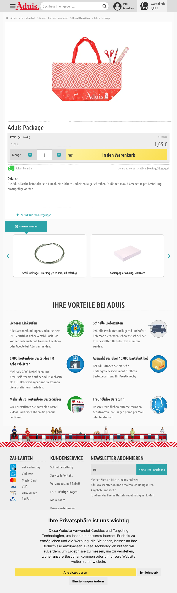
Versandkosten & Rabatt (65, 483)
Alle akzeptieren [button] (75, 572)
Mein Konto (57, 500)
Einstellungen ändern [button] (88, 581)
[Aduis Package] (90, 70)
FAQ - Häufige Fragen (63, 492)
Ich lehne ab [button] (149, 572)
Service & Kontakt (61, 475)
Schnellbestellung (61, 467)
